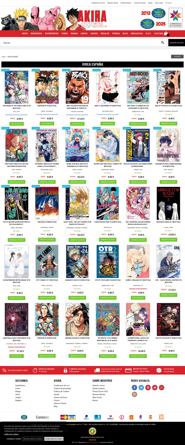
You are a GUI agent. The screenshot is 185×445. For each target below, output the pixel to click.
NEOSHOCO (108, 227)
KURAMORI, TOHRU (46, 227)
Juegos (18, 397)
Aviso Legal (159, 3)
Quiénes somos (98, 385)
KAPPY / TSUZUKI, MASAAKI (168, 111)
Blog (55, 406)
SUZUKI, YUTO (77, 285)
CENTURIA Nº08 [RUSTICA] (46, 222)
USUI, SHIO (16, 286)
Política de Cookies (61, 391)
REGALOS (105, 33)
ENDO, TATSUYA (47, 285)
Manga (18, 391)
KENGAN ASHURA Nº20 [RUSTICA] (77, 338)
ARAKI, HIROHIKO (16, 227)
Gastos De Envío (139, 3)
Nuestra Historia (98, 394)
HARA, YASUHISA (47, 111)
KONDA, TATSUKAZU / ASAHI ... (107, 344)
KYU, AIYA (16, 111)
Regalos (18, 400)
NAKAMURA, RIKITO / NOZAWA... (138, 227)
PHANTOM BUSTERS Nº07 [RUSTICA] (107, 222)
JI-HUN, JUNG (168, 227)
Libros (17, 394)
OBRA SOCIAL (137, 33)
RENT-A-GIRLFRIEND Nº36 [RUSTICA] (108, 106)
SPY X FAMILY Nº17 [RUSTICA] (47, 280)
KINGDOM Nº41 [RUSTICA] (47, 106)
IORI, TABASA (168, 169)
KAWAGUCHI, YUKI (138, 111)
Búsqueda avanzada (176, 42)
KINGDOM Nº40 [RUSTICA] (47, 338)
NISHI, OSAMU (77, 169)
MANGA (74, 33)
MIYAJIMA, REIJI (107, 111)
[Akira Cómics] (92, 19)
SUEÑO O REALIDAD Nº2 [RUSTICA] (138, 280)
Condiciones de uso (61, 385)
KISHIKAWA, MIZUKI (107, 169)
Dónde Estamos (126, 3)
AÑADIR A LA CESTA (138, 124)
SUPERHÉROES (52, 33)
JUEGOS (94, 33)
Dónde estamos (98, 388)
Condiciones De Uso (98, 3)
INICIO (25, 33)
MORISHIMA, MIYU (47, 169)
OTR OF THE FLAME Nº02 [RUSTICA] (107, 280)
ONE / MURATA (16, 169)
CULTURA (158, 33)
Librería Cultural (60, 403)
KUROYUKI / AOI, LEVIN (138, 344)
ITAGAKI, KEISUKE (77, 111)
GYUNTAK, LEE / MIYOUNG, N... (16, 344)
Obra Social (97, 397)
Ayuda (150, 3)
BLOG (125, 33)
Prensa (56, 400)
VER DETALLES (16, 124)
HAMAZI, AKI (138, 169)
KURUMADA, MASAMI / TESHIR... (77, 227)
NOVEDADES (36, 33)
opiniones (93, 442)
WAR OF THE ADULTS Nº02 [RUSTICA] (168, 106)
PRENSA (116, 33)
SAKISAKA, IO (138, 285)
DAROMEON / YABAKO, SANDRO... (77, 343)
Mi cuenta (168, 3)
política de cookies (11, 434)
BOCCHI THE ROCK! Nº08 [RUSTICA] (168, 338)
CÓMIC (64, 33)
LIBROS (84, 33)
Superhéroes (20, 385)
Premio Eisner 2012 (100, 391)
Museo (95, 400)
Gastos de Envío (60, 397)
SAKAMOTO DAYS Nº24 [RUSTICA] (77, 280)
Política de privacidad (62, 388)
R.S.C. (148, 33)
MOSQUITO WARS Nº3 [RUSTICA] (168, 222)
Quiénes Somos (113, 3)
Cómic (17, 388)
